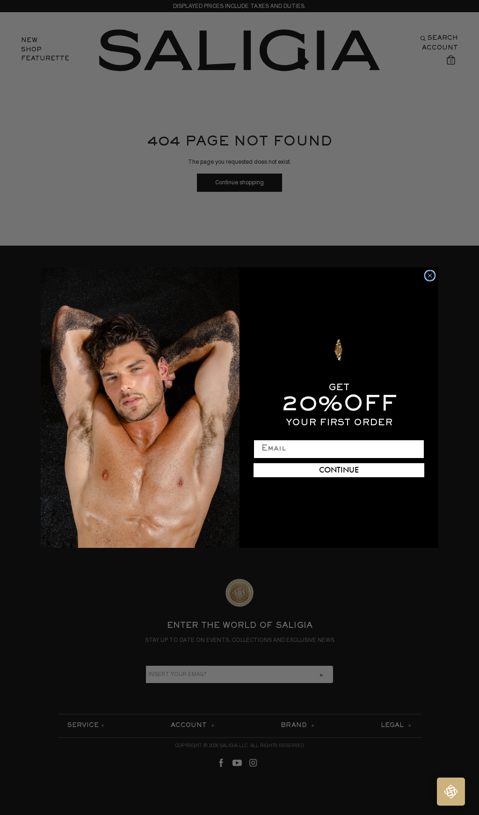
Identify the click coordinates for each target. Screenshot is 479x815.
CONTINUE (339, 470)
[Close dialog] (430, 275)
